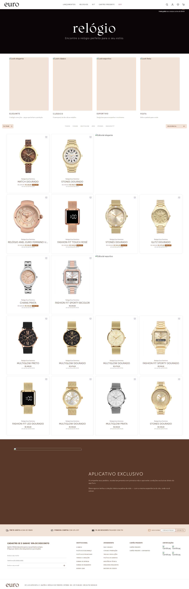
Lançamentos (69, 4)
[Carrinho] (183, 4)
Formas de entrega (82, 561)
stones (100, 126)
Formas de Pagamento (83, 565)
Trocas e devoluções (110, 554)
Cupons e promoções (110, 550)
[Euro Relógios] (11, 5)
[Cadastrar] (64, 565)
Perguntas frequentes (111, 565)
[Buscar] (167, 4)
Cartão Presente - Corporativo (140, 550)
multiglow (84, 126)
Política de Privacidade (84, 554)
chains (75, 126)
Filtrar (6, 126)
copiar (179, 530)
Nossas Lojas (80, 568)
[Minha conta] (172, 4)
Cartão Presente (107, 4)
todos (67, 126)
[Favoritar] (46, 137)
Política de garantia (110, 558)
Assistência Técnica (110, 561)
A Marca (79, 547)
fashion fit (110, 126)
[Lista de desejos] (178, 4)
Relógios (84, 4)
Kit (93, 4)
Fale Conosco (108, 547)
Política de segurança (83, 550)
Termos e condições (83, 558)
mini (93, 126)
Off (120, 4)
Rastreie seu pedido (110, 568)
